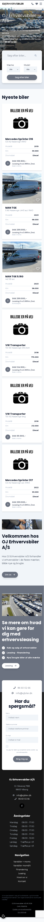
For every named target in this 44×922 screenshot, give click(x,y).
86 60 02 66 (23, 688)
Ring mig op (22, 759)
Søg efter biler (22, 77)
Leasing (9, 665)
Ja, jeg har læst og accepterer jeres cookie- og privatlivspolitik (22, 751)
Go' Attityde (22, 912)
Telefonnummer (11, 724)
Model (27, 65)
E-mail (8, 735)
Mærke (10, 65)
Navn (8, 713)
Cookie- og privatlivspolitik (22, 909)
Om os (8, 574)
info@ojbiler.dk (23, 693)
